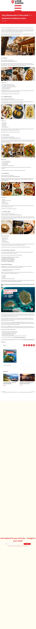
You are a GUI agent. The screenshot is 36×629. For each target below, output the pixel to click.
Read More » (4, 385)
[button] (24, 345)
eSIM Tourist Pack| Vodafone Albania (20, 337)
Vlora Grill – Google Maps (7, 61)
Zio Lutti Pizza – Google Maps (8, 176)
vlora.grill (16, 61)
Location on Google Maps (15, 257)
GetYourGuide (9, 365)
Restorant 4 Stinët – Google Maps (8, 214)
